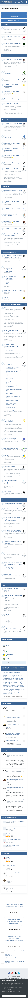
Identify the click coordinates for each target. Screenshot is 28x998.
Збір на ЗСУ (8, 857)
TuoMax (16, 679)
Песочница (7, 492)
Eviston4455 (9, 688)
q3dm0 (11, 693)
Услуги (4, 500)
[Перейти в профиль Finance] (24, 44)
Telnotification (9, 833)
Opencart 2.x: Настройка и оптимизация (12, 214)
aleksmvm (16, 690)
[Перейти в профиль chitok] (24, 149)
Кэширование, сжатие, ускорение (13, 396)
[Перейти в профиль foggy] (24, 156)
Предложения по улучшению (12, 627)
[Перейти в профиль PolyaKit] (24, 72)
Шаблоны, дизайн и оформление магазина (11, 345)
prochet (16, 689)
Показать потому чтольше (14, 662)
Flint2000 (11, 780)
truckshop (15, 674)
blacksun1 (7, 676)
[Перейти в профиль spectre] (24, 492)
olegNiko (4, 681)
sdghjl (14, 676)
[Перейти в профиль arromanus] (4, 734)
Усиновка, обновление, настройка (11, 331)
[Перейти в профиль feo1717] (24, 363)
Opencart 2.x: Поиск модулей (12, 228)
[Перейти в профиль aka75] (24, 298)
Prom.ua (7, 282)
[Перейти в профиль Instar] (24, 209)
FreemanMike (15, 688)
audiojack (13, 681)
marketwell (22, 686)
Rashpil (11, 674)
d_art (22, 681)
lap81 (14, 678)
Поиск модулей (9, 364)
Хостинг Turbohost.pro (10, 567)
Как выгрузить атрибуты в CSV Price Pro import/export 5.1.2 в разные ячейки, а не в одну (13, 717)
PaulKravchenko (9, 654)
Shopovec (20, 689)
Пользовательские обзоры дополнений (12, 589)
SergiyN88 (20, 676)
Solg (3, 690)
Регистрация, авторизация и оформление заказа (12, 372)
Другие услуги (8, 574)
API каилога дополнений (14, 923)
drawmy (19, 690)
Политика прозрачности (14, 942)
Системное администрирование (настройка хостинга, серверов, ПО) (13, 564)
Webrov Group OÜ (6, 978)
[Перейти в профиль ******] (4, 866)
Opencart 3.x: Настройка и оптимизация (12, 149)
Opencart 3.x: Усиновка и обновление (11, 136)
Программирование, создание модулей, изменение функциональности (13, 518)
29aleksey (5, 675)
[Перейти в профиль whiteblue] (24, 481)
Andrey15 (5, 692)
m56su (22, 678)
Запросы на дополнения (11, 628)
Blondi (10, 881)
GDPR (7, 483)
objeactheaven (6, 683)
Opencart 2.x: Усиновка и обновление (11, 202)
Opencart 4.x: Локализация (12, 79)
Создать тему (14, 13)
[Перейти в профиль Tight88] (24, 234)
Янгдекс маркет (9, 278)
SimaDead (11, 690)
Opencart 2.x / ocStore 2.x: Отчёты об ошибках (11, 234)
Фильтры (7, 366)
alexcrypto (18, 692)
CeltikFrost (11, 686)
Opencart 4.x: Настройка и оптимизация (12, 85)
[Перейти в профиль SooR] (4, 858)
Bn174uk (15, 682)
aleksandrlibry (12, 720)
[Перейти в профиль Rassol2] (4, 646)
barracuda (21, 679)
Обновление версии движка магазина (12, 542)
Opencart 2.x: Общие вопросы (13, 190)
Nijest (4, 676)
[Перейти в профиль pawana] (24, 256)
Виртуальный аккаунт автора (14, 919)
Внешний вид (8, 379)
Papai (4, 685)
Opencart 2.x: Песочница (11, 221)
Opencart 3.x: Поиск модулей (12, 163)
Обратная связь (16, 976)
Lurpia (4, 689)
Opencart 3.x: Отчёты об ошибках (11, 169)
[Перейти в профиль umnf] (24, 627)
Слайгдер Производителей (11, 828)
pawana (19, 674)
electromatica (5, 672)
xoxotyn (10, 685)
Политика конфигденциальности (14, 936)
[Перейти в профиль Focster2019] (24, 449)
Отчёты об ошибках (10, 466)
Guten (4, 686)
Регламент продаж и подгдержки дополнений (14, 917)
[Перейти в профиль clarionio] (24, 60)
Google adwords (9, 271)
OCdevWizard (17, 681)
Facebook (8, 269)
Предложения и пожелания (12, 36)
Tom (8, 690)
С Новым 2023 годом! (10, 879)
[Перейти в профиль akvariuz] (24, 144)
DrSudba (8, 681)
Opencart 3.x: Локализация (12, 143)
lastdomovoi (11, 672)
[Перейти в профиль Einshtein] (24, 291)
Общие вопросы (9, 308)
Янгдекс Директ (9, 268)
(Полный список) (13, 668)
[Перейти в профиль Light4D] (24, 79)
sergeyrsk (20, 688)
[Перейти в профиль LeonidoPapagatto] (24, 28)
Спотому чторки (9, 408)
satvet (24, 689)
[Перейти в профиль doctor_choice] (24, 439)
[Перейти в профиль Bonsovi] (24, 596)
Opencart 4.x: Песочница (11, 91)
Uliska (8, 692)
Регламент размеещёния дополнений (14, 916)
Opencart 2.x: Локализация (12, 208)
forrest (7, 686)
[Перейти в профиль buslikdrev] (24, 92)
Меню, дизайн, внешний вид (12, 399)
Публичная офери (14, 933)
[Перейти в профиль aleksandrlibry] (24, 553)
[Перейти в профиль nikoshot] (24, 124)
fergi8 (16, 676)
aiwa (20, 682)
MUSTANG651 (20, 672)
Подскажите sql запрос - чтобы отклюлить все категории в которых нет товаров (14, 726)
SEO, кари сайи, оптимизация (12, 383)
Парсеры (7, 406)
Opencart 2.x (5, 186)
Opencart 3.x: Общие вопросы (13, 123)
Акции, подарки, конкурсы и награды (12, 44)
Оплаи (7, 375)
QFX (18, 686)
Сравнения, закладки (10, 404)
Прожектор (8, 868)
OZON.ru (7, 283)
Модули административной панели (13, 370)
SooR (10, 858)
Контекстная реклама (10, 267)
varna (18, 685)
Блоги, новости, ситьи (10, 388)
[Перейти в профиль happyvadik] (24, 229)
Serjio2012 (20, 675)
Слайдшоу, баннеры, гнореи (12, 400)
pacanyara (5, 688)
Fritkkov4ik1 (11, 683)
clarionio (9, 675)
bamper (16, 683)
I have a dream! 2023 (10, 865)
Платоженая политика (14, 938)
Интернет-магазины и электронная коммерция (11, 481)
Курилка (6, 614)
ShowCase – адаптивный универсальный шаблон (14, 821)
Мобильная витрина (10, 438)
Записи (7, 860)
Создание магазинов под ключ (13, 503)
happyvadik (11, 743)
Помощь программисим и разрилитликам (12, 420)
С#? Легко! (8, 887)
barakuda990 (11, 710)
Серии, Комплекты (9, 393)
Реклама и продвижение (9, 252)
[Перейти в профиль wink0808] (24, 467)
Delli (10, 692)
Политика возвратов (14, 908)
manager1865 (9, 678)
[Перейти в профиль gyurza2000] (24, 222)
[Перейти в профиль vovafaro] (24, 542)
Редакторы (8, 397)
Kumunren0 (17, 678)
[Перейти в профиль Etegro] (24, 331)
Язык (9, 976)
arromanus (11, 736)
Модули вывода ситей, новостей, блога (14, 374)
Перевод (6, 455)
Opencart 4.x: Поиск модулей (12, 99)
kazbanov (21, 685)
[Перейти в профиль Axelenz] (4, 659)
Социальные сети (9, 378)
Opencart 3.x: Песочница (11, 155)
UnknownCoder (6, 693)
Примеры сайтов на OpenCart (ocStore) (13, 596)
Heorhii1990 (10, 682)
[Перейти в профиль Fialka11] (24, 308)
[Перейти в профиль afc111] (24, 202)
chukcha (7, 650)
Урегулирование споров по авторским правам (14, 925)
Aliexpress (8, 281)
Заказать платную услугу (14, 20)
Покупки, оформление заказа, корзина (14, 389)
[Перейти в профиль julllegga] (24, 267)
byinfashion (5, 682)
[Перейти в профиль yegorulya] (24, 214)
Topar (11, 676)
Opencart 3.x (5, 120)
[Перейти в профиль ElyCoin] (24, 531)
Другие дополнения (10, 386)
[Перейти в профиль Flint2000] (4, 780)
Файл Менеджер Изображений (12, 845)
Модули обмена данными (11, 385)
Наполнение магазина (10, 553)
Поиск (7, 394)
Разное (6, 297)
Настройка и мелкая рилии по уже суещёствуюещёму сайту (13, 531)
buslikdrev (11, 874)
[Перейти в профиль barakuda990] (24, 169)
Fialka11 (10, 728)
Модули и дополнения (10, 363)
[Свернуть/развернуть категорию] (25, 24)
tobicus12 (8, 689)
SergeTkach (5, 679)
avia (5, 690)
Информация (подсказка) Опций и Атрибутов (13, 839)
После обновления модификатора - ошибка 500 (15, 770)
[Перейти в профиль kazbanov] (24, 615)
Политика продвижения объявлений (14, 921)
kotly (18, 682)
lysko (17, 675)
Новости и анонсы (9, 28)
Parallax (10, 841)
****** (10, 866)
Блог (7, 875)
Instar (15, 672)
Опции (7, 390)
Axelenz (7, 658)
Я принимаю (14, 995)
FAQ (6, 347)
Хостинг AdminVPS (9, 568)
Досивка (7, 376)
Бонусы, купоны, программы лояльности (14, 410)
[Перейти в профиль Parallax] (24, 37)
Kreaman (4, 678)
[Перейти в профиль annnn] (24, 509)
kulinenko (11, 788)
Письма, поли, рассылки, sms (12, 401)
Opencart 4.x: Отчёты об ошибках (11, 104)
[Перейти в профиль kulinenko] (4, 788)
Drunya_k (14, 685)
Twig (6, 60)
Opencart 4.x (5, 55)
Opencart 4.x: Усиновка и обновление (11, 72)
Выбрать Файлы (14, 16)
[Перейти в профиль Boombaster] (24, 575)
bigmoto (15, 686)
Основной (5, 24)
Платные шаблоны (10, 350)
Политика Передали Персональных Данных (14, 940)
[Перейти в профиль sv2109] (24, 85)
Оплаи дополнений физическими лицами (14, 904)
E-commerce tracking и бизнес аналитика (13, 291)
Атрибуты (8, 392)
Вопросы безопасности (11, 448)
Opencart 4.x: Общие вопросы (13, 59)
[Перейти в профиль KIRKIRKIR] (24, 504)
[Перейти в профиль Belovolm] (24, 277)
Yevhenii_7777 (12, 835)
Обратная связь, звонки (11, 403)
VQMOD (7, 351)
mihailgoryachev (11, 679)
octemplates (11, 822)
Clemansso (13, 675)
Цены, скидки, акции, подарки (12, 367)
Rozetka (7, 285)
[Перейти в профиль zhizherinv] (24, 345)
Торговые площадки (10, 276)
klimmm (11, 829)
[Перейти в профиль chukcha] (24, 191)
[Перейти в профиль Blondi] (4, 880)
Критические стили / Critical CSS (13, 872)
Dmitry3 (13, 692)
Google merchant (9, 279)
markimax (12, 689)
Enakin (6, 685)
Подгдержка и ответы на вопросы (12, 304)
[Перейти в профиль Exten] (24, 163)
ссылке (9, 988)
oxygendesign (21, 683)
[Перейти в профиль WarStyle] (24, 563)
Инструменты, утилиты (10, 407)
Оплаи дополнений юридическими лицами (14, 906)
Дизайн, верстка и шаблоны (12, 509)
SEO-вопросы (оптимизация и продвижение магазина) (13, 256)
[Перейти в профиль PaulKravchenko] (24, 456)
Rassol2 (7, 645)
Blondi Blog (8, 882)
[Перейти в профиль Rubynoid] (24, 136)
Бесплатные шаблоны (10, 349)
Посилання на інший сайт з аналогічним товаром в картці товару (14, 754)
